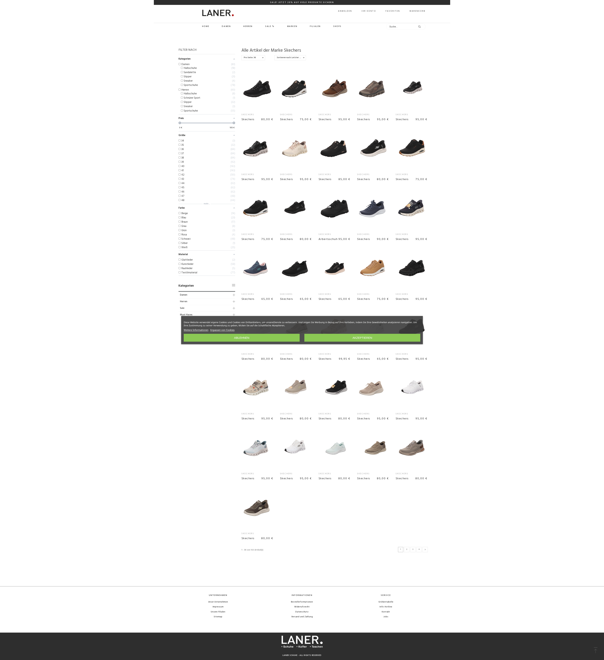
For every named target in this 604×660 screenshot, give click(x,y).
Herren (183, 301)
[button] (595, 650)
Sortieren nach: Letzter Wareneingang (291, 57)
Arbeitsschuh (328, 239)
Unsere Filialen (218, 612)
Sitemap (218, 616)
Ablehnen (241, 337)
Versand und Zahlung (302, 616)
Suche (421, 26)
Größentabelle (385, 602)
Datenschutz (302, 612)
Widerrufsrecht (302, 606)
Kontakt (386, 612)
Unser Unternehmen (218, 602)
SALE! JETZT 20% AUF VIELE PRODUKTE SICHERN (302, 2)
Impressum (218, 606)
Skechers (247, 114)
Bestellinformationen (302, 602)
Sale (182, 308)
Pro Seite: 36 (250, 57)
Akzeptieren (362, 337)
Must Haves (186, 315)
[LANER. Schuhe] (206, 14)
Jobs (385, 616)
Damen (183, 295)
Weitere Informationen (196, 329)
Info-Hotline (386, 606)
